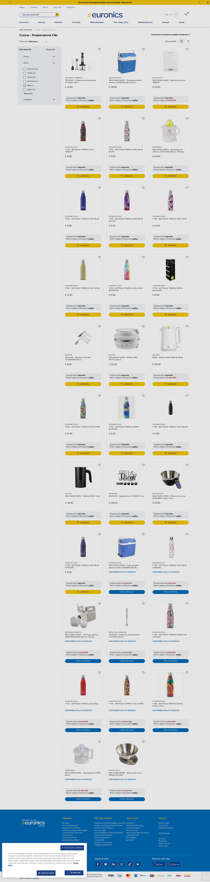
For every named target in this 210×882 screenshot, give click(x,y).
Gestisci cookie (48, 873)
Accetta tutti (76, 873)
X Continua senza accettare (72, 848)
